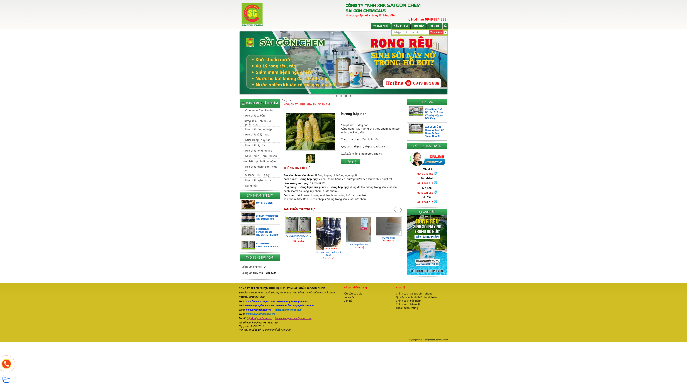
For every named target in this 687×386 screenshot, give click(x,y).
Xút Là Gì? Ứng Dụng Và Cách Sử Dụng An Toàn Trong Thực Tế (434, 131)
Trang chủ (380, 26)
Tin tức (419, 26)
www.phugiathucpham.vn (260, 314)
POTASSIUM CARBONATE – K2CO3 (267, 245)
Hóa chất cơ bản (255, 115)
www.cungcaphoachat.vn (259, 305)
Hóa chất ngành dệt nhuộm (259, 161)
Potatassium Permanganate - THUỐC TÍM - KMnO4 (267, 231)
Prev (395, 210)
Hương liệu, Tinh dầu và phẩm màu (257, 122)
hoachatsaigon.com (263, 301)
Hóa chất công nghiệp (258, 129)
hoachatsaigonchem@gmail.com (293, 318)
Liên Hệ (350, 162)
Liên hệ (435, 26)
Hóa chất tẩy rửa (255, 145)
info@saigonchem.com (259, 318)
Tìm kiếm (436, 32)
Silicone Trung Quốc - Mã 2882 (328, 254)
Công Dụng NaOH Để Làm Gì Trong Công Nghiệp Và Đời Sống (434, 114)
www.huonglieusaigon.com (292, 301)
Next (400, 210)
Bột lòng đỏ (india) (359, 244)
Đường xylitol (388, 237)
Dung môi (251, 185)
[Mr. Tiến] (435, 202)
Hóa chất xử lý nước (257, 134)
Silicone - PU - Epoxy (257, 175)
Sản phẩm (401, 26)
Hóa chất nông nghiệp (258, 150)
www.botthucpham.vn (258, 309)
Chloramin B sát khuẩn (259, 110)
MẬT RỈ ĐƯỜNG (264, 202)
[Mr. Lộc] (435, 173)
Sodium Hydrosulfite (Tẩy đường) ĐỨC (267, 217)
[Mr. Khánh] (435, 183)
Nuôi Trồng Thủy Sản (258, 140)
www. (248, 301)
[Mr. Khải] (435, 192)
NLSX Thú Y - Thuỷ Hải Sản (261, 156)
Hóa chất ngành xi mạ (258, 180)
